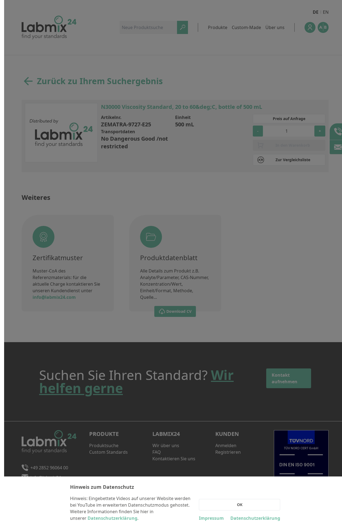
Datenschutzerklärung (112, 518)
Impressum (211, 518)
